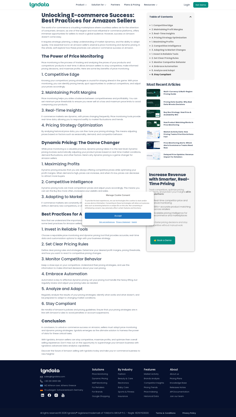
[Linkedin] (42, 395)
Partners (115, 4)
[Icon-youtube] (63, 395)
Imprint (134, 222)
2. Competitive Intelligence (166, 45)
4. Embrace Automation (165, 66)
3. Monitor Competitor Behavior (169, 62)
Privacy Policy (189, 413)
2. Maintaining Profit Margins (167, 29)
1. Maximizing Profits (163, 41)
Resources (149, 4)
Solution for (98, 4)
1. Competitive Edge (162, 25)
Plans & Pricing (132, 4)
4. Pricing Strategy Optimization (169, 37)
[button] (190, 17)
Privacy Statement (123, 222)
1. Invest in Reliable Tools (165, 54)
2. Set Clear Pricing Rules (165, 58)
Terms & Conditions (165, 413)
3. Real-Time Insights (163, 33)
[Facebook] (49, 395)
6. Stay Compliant (161, 74)
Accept (118, 215)
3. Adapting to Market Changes (169, 49)
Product (80, 4)
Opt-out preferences (107, 222)
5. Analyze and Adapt (163, 70)
